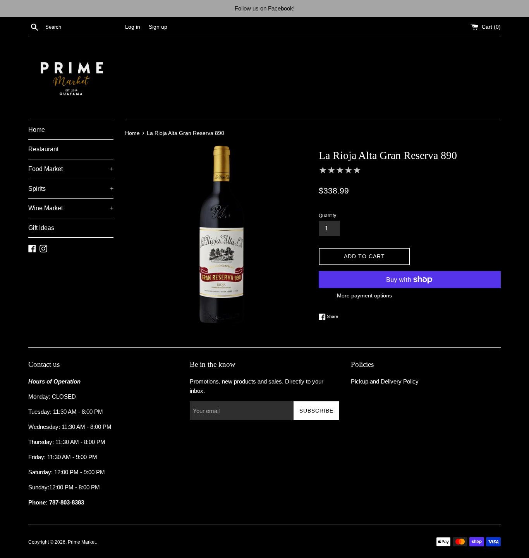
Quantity (327, 215)
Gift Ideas (41, 228)
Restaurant (43, 149)
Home (36, 129)
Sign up (158, 27)
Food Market (70, 169)
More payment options (364, 295)
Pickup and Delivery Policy (385, 381)
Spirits (70, 188)
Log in (132, 27)
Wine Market (70, 208)
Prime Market (82, 542)
